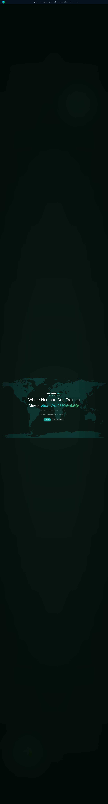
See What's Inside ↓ (58, 419)
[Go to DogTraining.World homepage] (3, 2)
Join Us (47, 419)
